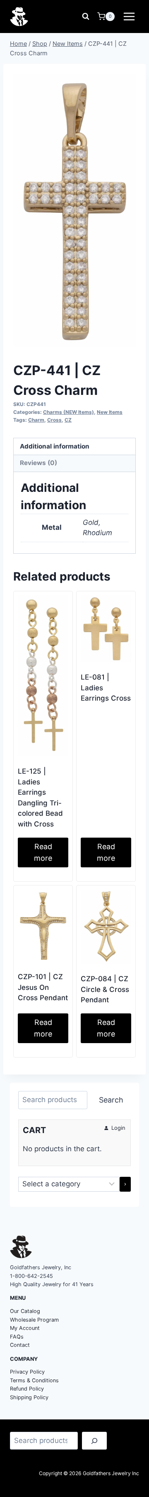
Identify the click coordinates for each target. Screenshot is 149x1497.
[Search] (94, 1441)
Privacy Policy (27, 1372)
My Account (25, 1328)
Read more (43, 852)
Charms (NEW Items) (68, 412)
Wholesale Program (34, 1320)
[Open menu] (129, 16)
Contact (20, 1345)
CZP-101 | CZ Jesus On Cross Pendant (43, 987)
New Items (110, 412)
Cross (54, 420)
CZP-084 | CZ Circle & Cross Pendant (105, 989)
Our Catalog (25, 1311)
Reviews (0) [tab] (38, 463)
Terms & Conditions (34, 1380)
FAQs (17, 1337)
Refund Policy (27, 1389)
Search (111, 1100)
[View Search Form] (85, 16)
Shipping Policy (29, 1397)
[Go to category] (125, 1184)
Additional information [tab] (54, 446)
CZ (68, 420)
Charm (36, 420)
